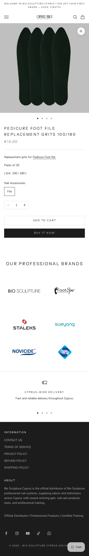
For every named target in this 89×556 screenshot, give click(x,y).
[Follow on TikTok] (38, 533)
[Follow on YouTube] (28, 533)
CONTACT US (13, 440)
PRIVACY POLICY (15, 454)
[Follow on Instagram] (17, 533)
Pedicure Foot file (44, 157)
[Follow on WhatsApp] (49, 533)
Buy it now (44, 233)
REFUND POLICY (15, 461)
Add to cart (44, 220)
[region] (44, 393)
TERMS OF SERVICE (17, 447)
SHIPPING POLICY (16, 468)
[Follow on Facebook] (6, 533)
